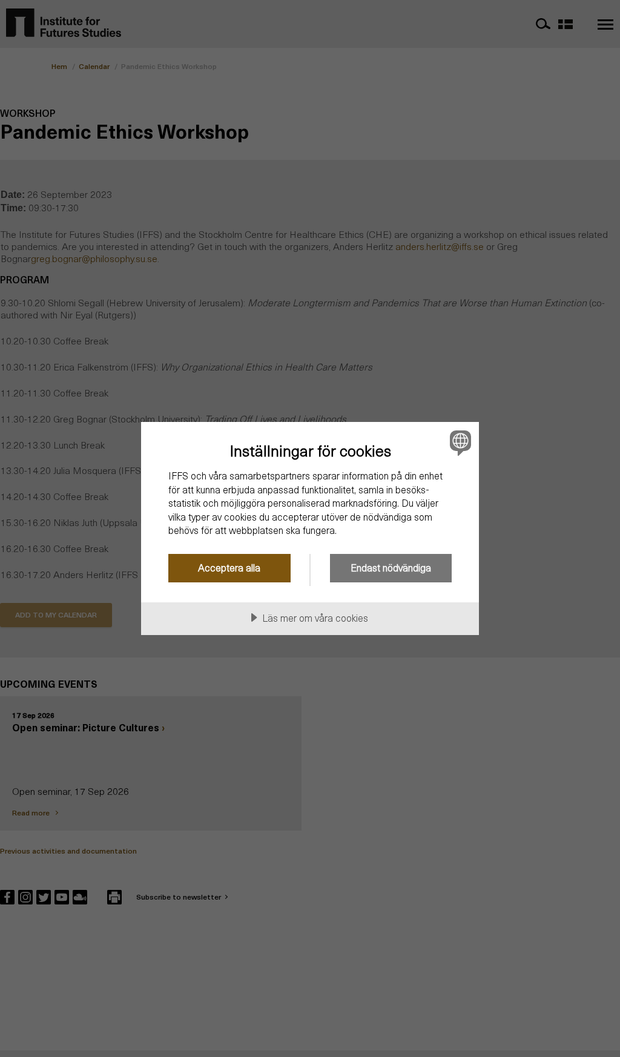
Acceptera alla (229, 567)
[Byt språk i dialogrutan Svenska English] (459, 442)
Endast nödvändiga (391, 567)
